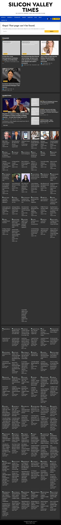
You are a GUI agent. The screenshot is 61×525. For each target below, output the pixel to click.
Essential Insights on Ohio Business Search (54, 143)
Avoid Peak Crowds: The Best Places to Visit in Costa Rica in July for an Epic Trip (25, 341)
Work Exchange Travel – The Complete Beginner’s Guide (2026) (44, 504)
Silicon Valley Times (30, 7)
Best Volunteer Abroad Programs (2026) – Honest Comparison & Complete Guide (16, 504)
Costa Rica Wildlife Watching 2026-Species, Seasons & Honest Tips (16, 389)
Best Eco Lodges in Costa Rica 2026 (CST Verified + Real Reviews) (54, 364)
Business (9, 17)
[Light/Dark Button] (48, 18)
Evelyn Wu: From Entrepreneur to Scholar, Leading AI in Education (10, 58)
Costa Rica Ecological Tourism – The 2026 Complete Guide (34, 390)
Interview (5, 53)
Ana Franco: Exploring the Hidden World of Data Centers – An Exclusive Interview (49, 59)
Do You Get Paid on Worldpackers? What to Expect (54, 340)
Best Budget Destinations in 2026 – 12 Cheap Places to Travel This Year (44, 474)
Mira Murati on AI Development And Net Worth (45, 185)
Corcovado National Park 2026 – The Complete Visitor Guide (25, 389)
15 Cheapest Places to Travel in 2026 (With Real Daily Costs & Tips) (35, 473)
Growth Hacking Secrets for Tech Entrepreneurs (35, 230)
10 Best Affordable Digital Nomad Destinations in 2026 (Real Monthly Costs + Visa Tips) (6, 478)
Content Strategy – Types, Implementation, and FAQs (46, 120)
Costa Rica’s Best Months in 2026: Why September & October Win (15, 341)
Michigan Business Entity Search (44, 143)
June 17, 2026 (16, 119)
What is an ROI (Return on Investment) (53, 163)
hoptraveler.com (6, 338)
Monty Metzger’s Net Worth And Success (16, 143)
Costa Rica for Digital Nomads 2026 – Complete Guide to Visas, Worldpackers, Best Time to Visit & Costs (6, 448)
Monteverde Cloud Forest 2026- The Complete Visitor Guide (6, 389)
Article (3, 17)
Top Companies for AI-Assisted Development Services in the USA (5, 186)
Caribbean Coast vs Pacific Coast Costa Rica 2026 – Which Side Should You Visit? (54, 389)
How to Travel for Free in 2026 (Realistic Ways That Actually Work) (54, 504)
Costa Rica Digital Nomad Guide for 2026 (35, 363)
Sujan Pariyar (7, 61)
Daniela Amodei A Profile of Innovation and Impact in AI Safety (54, 186)
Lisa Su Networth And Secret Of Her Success (16, 185)
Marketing (30, 17)
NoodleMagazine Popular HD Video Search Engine (35, 143)
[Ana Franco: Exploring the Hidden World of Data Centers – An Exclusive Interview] (50, 48)
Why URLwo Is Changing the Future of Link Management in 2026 (49, 102)
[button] (51, 19)
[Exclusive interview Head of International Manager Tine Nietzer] (11, 75)
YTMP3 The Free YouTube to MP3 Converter (44, 208)
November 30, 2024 (44, 64)
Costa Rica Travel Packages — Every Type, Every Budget (45, 341)
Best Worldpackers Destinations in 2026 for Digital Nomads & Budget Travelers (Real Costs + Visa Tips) (54, 450)
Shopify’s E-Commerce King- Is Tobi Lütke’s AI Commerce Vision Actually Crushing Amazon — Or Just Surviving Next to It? (15, 115)
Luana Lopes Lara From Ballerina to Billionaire (6, 208)
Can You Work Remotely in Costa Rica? (6, 363)
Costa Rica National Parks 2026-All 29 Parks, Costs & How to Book (45, 364)
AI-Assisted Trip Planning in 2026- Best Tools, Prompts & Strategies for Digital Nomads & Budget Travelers (45, 450)
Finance (24, 17)
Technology (17, 17)
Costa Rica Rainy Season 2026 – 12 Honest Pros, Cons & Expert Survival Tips (35, 419)
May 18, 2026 (43, 104)
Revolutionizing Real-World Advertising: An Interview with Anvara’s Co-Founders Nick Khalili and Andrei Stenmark (30, 60)
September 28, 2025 (15, 61)
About (40, 17)
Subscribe (57, 18)
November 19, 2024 (6, 90)
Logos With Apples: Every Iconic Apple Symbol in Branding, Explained (25, 313)
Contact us (4, 20)
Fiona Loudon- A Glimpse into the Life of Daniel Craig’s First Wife (54, 231)
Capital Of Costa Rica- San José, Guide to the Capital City (34, 341)
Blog (35, 17)
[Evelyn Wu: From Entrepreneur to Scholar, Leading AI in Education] (11, 48)
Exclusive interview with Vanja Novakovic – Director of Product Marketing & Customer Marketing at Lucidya (49, 111)
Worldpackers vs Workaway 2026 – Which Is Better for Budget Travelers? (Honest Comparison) (6, 508)
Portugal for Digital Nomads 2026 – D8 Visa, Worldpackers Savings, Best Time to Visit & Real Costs (53, 422)
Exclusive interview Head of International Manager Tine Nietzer (11, 85)
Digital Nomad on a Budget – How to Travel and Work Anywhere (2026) (26, 504)
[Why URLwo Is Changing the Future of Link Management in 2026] (35, 102)
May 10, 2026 (43, 115)
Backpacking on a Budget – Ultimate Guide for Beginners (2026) (35, 504)
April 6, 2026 (43, 122)
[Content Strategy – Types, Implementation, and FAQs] (35, 121)
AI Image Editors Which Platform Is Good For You (16, 208)
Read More (5, 125)
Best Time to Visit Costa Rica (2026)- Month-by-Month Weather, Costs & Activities (16, 447)
